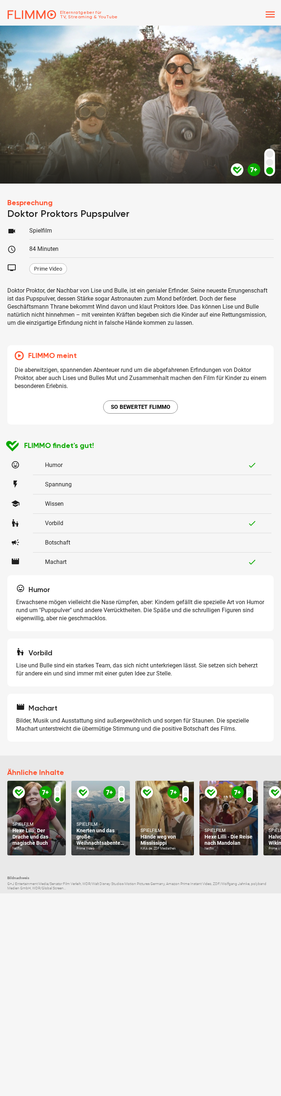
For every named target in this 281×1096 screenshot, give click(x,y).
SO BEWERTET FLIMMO (141, 407)
